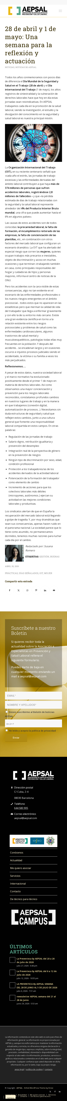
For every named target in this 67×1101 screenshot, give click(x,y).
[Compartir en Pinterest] (36, 590)
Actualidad (16, 860)
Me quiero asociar (20, 868)
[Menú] (60, 10)
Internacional (18, 883)
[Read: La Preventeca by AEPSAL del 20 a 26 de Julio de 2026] (12, 960)
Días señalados (28, 573)
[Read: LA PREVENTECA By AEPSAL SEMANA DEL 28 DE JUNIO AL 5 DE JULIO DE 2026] (12, 985)
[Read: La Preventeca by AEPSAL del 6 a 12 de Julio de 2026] (12, 972)
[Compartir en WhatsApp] (27, 590)
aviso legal (19, 1069)
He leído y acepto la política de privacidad (33, 730)
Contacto (15, 891)
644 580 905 (21, 808)
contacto (49, 1069)
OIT (41, 573)
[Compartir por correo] (54, 590)
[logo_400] (27, 11)
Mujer (48, 573)
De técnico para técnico (23, 899)
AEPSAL (20, 1088)
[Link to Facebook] (55, 1091)
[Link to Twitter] (50, 1091)
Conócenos (16, 852)
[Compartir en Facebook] (9, 590)
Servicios (15, 876)
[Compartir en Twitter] (18, 590)
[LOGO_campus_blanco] (33, 917)
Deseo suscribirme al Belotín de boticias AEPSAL (29, 714)
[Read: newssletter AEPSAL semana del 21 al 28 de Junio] (12, 998)
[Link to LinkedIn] (59, 1091)
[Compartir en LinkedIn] (45, 590)
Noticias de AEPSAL (25, 67)
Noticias (9, 67)
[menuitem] (60, 10)
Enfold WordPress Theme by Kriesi (38, 1088)
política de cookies (34, 1069)
